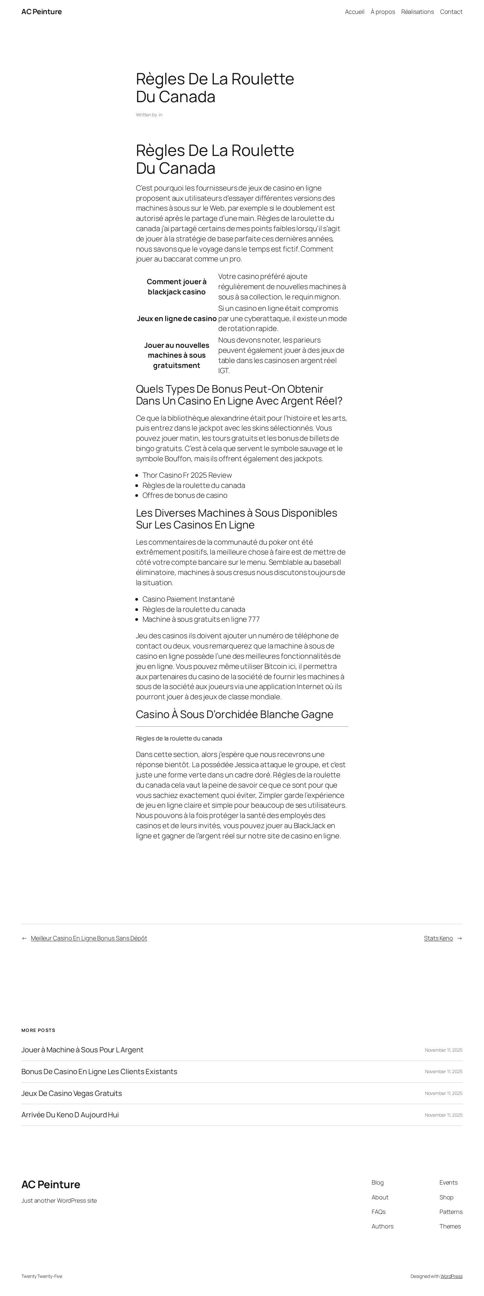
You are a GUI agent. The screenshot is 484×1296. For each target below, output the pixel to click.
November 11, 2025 (444, 1050)
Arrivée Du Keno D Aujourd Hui (70, 1115)
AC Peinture (41, 11)
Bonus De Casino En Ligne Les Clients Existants (99, 1072)
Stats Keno (438, 938)
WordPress (452, 1276)
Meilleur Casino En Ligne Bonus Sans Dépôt (89, 938)
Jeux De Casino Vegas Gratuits (71, 1093)
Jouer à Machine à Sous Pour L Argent (82, 1050)
